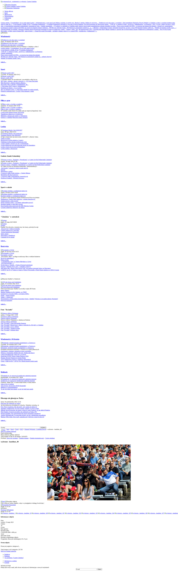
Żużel (17, 429)
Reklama (7, 556)
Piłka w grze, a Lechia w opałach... (11, 109)
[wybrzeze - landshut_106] (139, 513)
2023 (21, 429)
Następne (3, 510)
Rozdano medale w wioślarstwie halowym (13, 196)
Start (7, 429)
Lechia (3, 127)
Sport (3, 69)
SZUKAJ (43, 427)
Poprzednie (12, 505)
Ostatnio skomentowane (37, 438)
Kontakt (6, 562)
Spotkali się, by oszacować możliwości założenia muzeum (18, 381)
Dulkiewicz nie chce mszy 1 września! (12, 45)
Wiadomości (5, 36)
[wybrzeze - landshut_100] (40, 513)
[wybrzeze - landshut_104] (106, 513)
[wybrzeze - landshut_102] (73, 513)
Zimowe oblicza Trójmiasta (9, 318)
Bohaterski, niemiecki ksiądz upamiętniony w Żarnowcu (17, 348)
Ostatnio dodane (24, 438)
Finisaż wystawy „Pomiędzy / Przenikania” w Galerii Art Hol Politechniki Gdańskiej (25, 165)
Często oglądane (50, 438)
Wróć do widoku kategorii (8, 431)
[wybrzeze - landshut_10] (23, 513)
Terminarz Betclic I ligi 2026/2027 (11, 135)
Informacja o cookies (10, 561)
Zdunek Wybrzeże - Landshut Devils (35, 429)
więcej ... (3, 62)
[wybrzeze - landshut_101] (56, 513)
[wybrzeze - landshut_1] (8, 513)
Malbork (4, 372)
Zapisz (99, 569)
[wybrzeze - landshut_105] (123, 513)
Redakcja (7, 554)
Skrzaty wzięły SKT (7, 78)
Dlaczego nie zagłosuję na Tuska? (11, 403)
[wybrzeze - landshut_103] (89, 513)
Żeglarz (3, 225)
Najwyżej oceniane (12, 438)
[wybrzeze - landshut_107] (156, 513)
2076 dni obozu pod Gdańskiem (10, 287)
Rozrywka (5, 246)
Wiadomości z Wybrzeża (10, 339)
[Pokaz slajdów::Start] (3, 501)
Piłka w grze (5, 100)
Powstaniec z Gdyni (7, 255)
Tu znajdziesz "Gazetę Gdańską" (14, 558)
